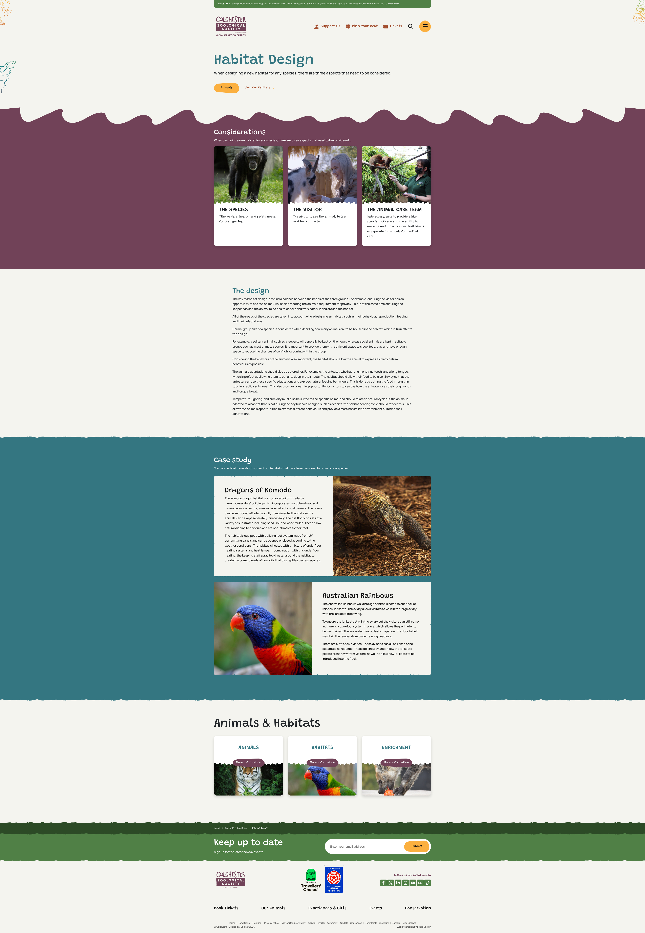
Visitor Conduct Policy (293, 923)
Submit (417, 846)
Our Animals (273, 908)
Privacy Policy (271, 923)
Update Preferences (351, 923)
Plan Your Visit (365, 26)
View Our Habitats (257, 87)
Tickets (396, 26)
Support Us (330, 26)
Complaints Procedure (377, 923)
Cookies (257, 923)
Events (376, 908)
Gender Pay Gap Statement (322, 923)
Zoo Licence (409, 923)
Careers (396, 923)
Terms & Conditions (239, 923)
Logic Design (424, 926)
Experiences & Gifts (327, 908)
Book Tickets (226, 908)
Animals (226, 87)
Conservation (418, 908)
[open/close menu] (425, 26)
